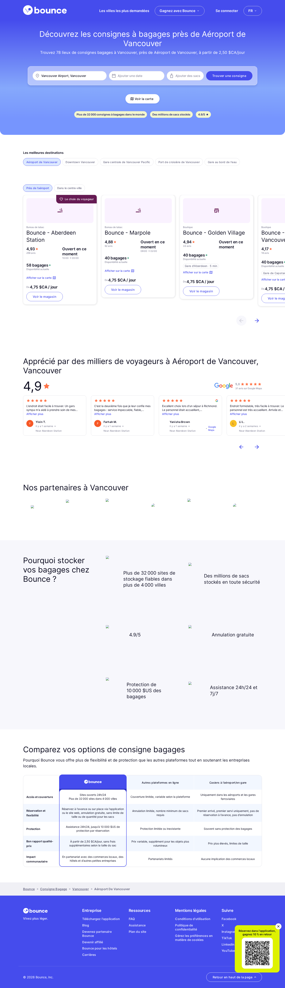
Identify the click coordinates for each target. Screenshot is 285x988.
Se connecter (227, 11)
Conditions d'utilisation (192, 919)
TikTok (227, 938)
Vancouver (80, 889)
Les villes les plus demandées (124, 11)
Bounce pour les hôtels (99, 948)
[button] (229, 75)
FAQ (132, 919)
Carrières (89, 955)
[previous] (241, 321)
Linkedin (228, 944)
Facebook (229, 919)
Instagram (229, 932)
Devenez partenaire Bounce (97, 934)
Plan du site (137, 932)
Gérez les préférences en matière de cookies (194, 938)
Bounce (29, 889)
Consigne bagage (53, 889)
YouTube (228, 951)
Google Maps (212, 428)
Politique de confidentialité (186, 927)
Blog (85, 925)
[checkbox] (42, 162)
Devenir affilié (92, 942)
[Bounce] (45, 10)
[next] (257, 321)
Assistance (137, 925)
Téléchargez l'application (101, 919)
